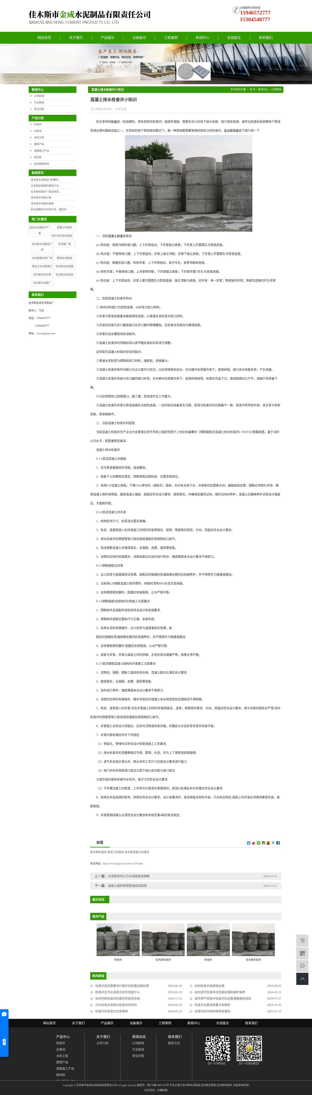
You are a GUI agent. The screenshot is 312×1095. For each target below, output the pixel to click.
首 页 (252, 89)
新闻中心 (202, 37)
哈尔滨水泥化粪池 (62, 235)
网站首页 (44, 37)
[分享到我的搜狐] (268, 843)
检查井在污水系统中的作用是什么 (117, 992)
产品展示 (107, 37)
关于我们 (76, 37)
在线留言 (234, 37)
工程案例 (171, 37)
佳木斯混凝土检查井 (137, 852)
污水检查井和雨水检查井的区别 (116, 1005)
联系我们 (266, 37)
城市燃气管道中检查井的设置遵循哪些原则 (223, 998)
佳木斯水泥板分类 (41, 197)
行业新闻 (39, 102)
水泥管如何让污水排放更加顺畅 (129, 876)
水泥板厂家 (64, 244)
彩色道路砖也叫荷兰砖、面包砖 (48, 209)
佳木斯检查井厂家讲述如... (46, 191)
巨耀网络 (162, 1090)
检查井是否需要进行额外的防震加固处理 (122, 985)
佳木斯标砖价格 (42, 274)
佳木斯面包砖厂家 (42, 258)
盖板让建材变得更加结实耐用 (127, 885)
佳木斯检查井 (98, 852)
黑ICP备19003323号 (158, 1085)
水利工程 (39, 137)
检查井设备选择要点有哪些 (212, 1005)
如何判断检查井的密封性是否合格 (117, 998)
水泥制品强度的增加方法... (46, 185)
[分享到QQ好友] (263, 843)
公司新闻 (39, 96)
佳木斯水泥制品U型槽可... (45, 179)
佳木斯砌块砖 (41, 163)
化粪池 (38, 131)
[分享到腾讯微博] (273, 843)
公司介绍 (102, 1043)
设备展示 (139, 37)
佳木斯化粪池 (208, 1085)
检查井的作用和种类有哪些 (212, 1011)
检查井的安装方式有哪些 (111, 1011)
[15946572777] (302, 941)
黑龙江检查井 (115, 852)
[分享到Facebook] (278, 843)
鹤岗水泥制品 (64, 258)
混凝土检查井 (64, 227)
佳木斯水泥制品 (64, 274)
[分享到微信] (258, 843)
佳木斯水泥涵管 (64, 266)
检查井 (38, 124)
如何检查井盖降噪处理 (209, 985)
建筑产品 (39, 144)
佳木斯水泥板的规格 (42, 203)
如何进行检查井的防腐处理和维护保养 (220, 992)
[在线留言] (302, 966)
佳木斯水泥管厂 (42, 282)
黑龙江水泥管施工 (42, 266)
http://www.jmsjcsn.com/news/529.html (123, 863)
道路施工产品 (41, 150)
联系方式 (174, 1043)
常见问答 (39, 109)
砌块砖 (38, 157)
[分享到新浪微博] (254, 843)
